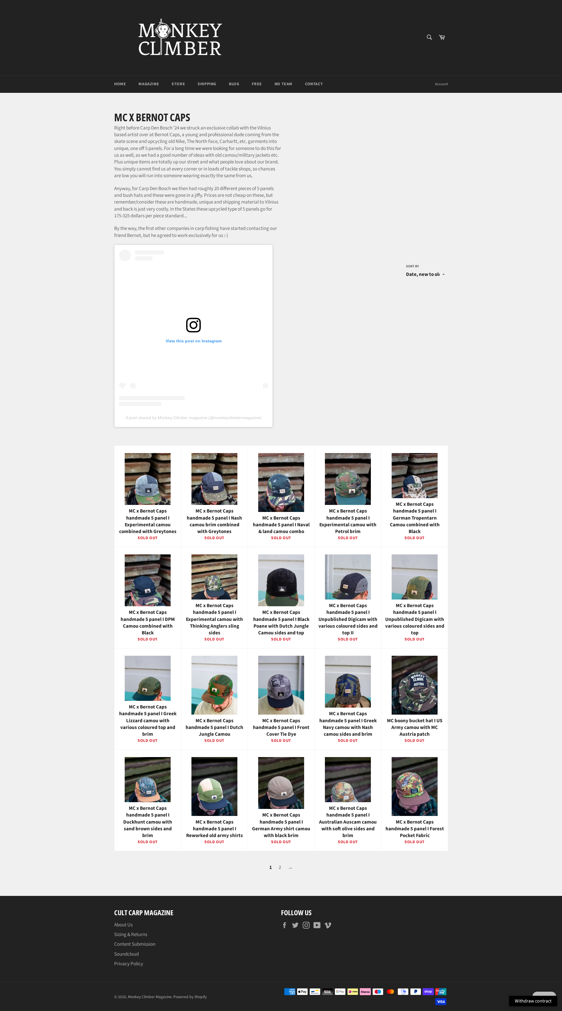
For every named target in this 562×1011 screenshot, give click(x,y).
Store (178, 84)
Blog (234, 84)
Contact (314, 84)
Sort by (412, 266)
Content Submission (134, 944)
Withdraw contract (533, 1001)
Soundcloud (126, 954)
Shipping (207, 84)
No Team (283, 84)
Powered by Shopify (190, 997)
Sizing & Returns (130, 934)
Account (441, 84)
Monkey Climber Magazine (150, 997)
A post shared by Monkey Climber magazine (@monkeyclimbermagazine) (194, 417)
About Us (123, 924)
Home (120, 84)
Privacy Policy (128, 963)
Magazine (148, 84)
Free (257, 84)
